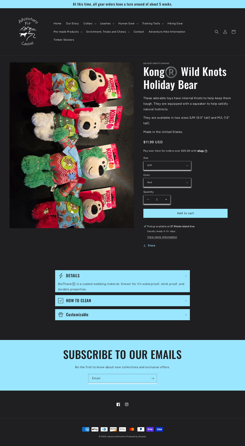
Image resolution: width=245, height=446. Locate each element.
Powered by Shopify (136, 436)
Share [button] (151, 245)
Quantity (148, 191)
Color (146, 175)
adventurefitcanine (116, 436)
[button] (89, 24)
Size (145, 157)
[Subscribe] (152, 378)
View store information (162, 237)
